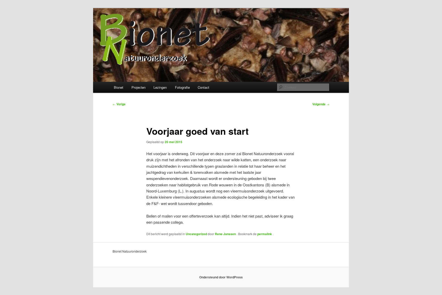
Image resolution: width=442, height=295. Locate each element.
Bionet (118, 87)
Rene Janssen (226, 234)
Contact (203, 87)
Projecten (138, 87)
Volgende (320, 104)
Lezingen (160, 87)
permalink (265, 234)
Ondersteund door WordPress (221, 277)
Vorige (119, 104)
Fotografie (182, 87)
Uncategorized (196, 234)
